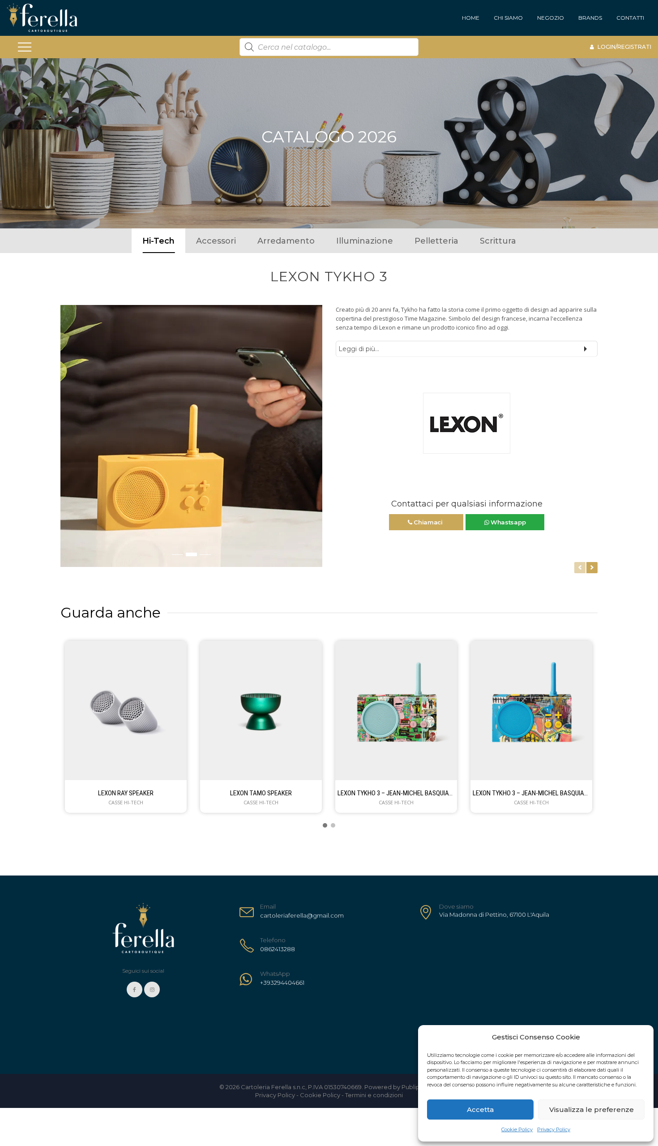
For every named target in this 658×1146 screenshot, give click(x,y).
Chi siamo (508, 17)
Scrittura (498, 241)
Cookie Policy (517, 1129)
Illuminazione (364, 241)
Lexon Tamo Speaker (261, 793)
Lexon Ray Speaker (126, 793)
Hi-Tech (158, 241)
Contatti (630, 17)
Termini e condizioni (374, 1095)
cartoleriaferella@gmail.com (302, 915)
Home (470, 17)
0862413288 (277, 949)
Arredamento (286, 241)
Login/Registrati (623, 46)
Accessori (216, 241)
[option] (191, 436)
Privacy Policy (553, 1129)
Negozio (550, 17)
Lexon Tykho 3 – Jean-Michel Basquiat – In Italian (396, 793)
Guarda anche (110, 612)
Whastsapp (507, 522)
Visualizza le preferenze (591, 1109)
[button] (67, 440)
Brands (590, 17)
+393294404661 (282, 982)
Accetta (480, 1109)
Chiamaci (428, 522)
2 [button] (191, 554)
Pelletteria (436, 241)
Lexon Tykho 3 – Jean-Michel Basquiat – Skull (531, 793)
